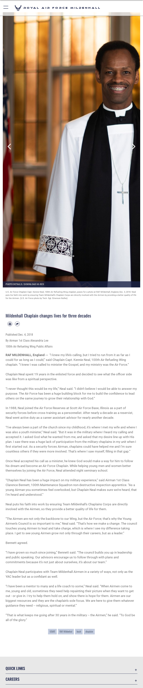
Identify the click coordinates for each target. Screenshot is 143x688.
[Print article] (9, 324)
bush (79, 631)
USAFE (52, 631)
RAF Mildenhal (66, 631)
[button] (6, 8)
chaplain (89, 631)
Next (133, 146)
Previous (10, 146)
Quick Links (15, 668)
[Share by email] (17, 324)
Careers (12, 679)
